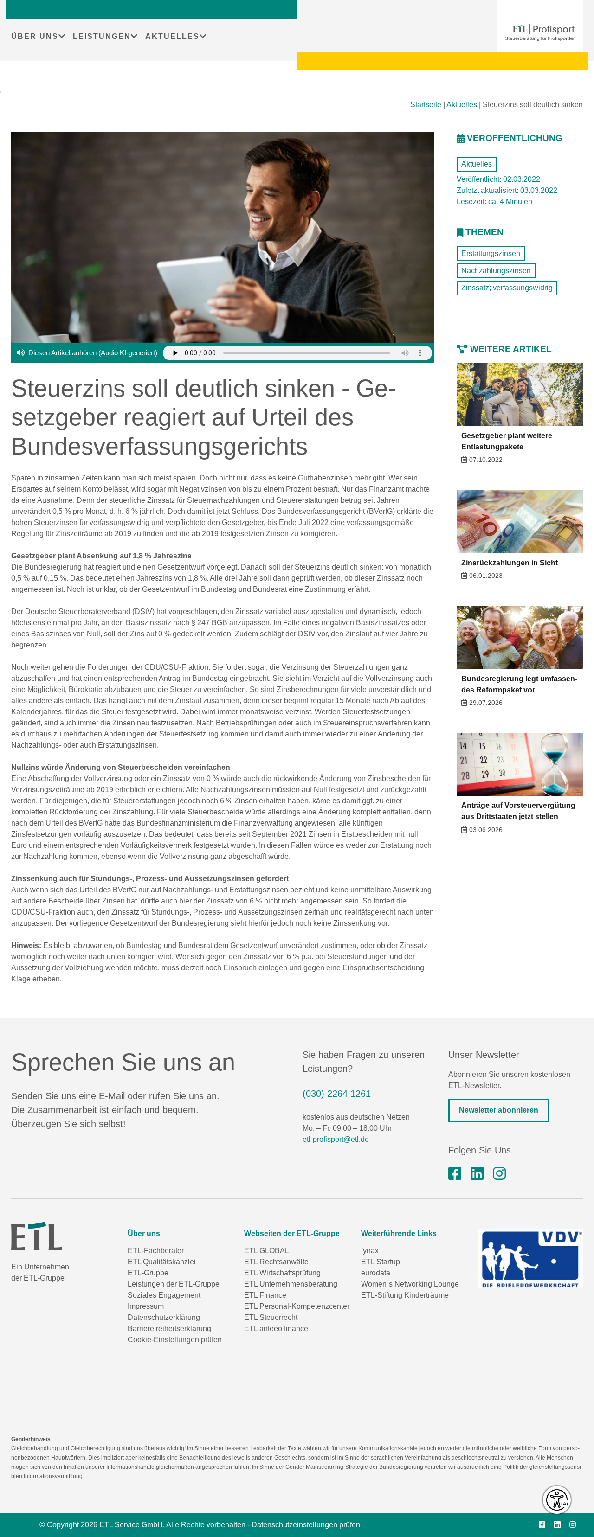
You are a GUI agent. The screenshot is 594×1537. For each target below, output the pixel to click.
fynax (370, 1251)
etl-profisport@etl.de (336, 1139)
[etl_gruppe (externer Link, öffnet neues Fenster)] (499, 1174)
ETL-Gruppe (148, 1273)
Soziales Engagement (164, 1295)
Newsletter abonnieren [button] (498, 1110)
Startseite (425, 105)
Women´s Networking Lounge (410, 1284)
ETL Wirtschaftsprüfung (282, 1273)
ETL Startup (380, 1262)
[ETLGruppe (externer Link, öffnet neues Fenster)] (454, 1174)
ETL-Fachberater (156, 1251)
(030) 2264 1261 (337, 1094)
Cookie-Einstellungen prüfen (175, 1340)
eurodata (375, 1273)
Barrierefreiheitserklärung (169, 1328)
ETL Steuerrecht (270, 1317)
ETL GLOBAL (266, 1251)
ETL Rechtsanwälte (276, 1262)
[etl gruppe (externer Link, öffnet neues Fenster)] (477, 1174)
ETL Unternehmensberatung (290, 1284)
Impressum (146, 1306)
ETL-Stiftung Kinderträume (405, 1295)
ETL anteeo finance (276, 1328)
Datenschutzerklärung (164, 1317)
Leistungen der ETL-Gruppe (174, 1284)
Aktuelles (461, 105)
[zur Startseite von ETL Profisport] (540, 32)
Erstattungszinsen (490, 253)
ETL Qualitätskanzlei (162, 1262)
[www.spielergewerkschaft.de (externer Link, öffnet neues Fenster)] (530, 1258)
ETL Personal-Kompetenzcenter (296, 1306)
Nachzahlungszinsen (496, 271)
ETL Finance (265, 1295)
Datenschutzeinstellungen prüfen (306, 1525)
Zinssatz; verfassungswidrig (507, 288)
